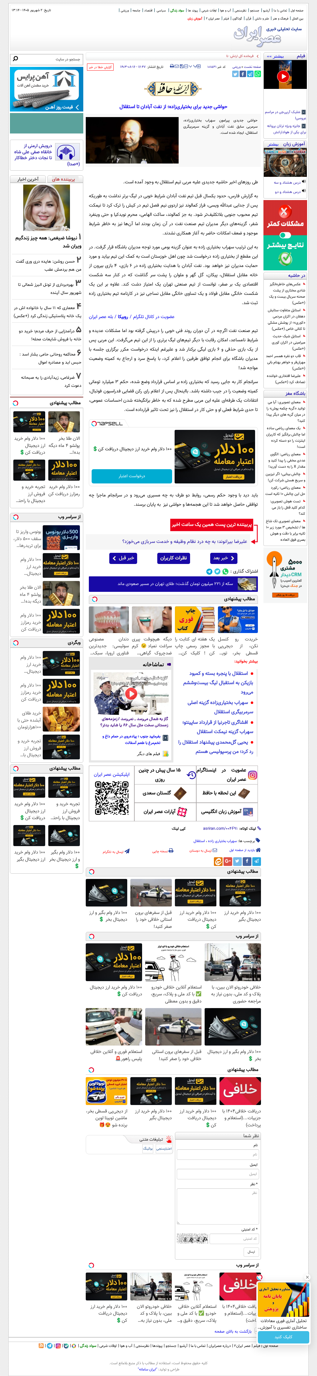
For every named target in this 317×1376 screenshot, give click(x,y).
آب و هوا (225, 10)
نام (256, 1145)
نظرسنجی (240, 10)
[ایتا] (218, 861)
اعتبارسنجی (164, 1148)
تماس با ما (280, 10)
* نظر (254, 1184)
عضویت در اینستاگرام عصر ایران (221, 775)
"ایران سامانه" (147, 1369)
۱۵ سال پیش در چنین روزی (160, 775)
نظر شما (251, 1136)
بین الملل (297, 18)
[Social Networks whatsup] (225, 571)
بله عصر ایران (101, 317)
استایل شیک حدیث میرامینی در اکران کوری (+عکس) (288, 343)
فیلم (226, 18)
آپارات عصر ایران (160, 812)
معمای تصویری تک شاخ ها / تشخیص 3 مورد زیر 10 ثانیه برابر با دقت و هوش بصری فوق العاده (285, 530)
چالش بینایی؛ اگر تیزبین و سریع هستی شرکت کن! (285, 477)
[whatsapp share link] (257, 74)
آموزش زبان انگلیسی (221, 812)
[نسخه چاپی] (172, 66)
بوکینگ (148, 1148)
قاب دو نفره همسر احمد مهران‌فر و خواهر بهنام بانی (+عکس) (285, 362)
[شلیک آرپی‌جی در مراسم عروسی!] (285, 74)
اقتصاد (148, 10)
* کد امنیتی (249, 1229)
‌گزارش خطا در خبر (100, 67)
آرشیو (266, 10)
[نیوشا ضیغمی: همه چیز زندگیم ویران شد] (46, 208)
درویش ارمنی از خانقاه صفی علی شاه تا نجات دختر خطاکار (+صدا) (47, 155)
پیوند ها (193, 10)
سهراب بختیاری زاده (222, 841)
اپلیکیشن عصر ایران (111, 774)
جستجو (254, 10)
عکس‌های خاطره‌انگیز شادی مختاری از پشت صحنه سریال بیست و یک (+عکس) (287, 294)
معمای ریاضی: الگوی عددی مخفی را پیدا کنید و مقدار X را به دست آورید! (286, 461)
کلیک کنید (284, 1337)
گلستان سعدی (157, 793)
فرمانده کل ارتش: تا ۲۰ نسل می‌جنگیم (227, 56)
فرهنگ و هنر (280, 18)
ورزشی (125, 10)
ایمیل (254, 1165)
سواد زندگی (177, 10)
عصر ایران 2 (213, 18)
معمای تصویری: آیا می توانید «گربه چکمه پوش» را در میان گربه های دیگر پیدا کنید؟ (286, 412)
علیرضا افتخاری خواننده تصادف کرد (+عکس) (286, 379)
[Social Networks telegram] (209, 571)
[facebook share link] (243, 74)
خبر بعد (220, 558)
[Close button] (307, 1277)
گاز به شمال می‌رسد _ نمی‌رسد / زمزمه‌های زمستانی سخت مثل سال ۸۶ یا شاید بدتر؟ (134, 722)
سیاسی (161, 10)
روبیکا (123, 317)
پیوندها (157, 1346)
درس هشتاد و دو (288, 192)
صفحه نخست (252, 67)
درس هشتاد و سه (288, 183)
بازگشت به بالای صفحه (234, 1332)
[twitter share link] (235, 74)
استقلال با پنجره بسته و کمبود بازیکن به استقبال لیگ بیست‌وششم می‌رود (218, 683)
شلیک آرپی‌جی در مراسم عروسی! (285, 115)
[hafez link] (173, 89)
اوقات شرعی (209, 10)
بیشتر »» (275, 56)
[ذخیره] (181, 66)
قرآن (248, 18)
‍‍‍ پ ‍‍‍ (193, 66)
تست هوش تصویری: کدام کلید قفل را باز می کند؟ (287, 508)
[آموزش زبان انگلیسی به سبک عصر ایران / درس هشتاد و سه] (285, 162)
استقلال (199, 841)
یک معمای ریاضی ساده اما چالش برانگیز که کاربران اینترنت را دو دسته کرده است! (285, 438)
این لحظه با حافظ (219, 793)
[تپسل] (94, 424)
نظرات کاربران (173, 558)
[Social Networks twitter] (217, 571)
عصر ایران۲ (242, 1346)
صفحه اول (297, 10)
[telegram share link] (250, 74)
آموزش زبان (195, 18)
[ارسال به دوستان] (177, 66)
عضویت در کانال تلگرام (154, 317)
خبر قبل (126, 558)
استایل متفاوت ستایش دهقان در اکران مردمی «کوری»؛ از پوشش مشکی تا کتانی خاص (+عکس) (286, 320)
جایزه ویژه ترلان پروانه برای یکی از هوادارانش (286, 129)
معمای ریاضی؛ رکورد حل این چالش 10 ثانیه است (285, 491)
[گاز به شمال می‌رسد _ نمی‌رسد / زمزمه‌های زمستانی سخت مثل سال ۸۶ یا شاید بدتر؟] (131, 693)
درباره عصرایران (220, 1346)
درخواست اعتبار (132, 476)
